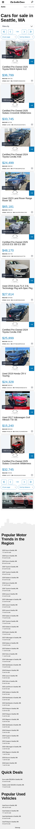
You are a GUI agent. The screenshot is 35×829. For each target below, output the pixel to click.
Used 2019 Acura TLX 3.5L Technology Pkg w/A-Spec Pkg (17, 287)
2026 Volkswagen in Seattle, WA (11, 747)
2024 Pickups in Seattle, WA (10, 671)
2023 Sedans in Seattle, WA (10, 649)
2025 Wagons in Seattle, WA (10, 720)
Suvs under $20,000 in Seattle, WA (12, 780)
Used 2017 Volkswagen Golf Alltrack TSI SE (16, 418)
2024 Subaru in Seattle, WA (10, 644)
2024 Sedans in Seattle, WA (10, 578)
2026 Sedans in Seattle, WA (10, 693)
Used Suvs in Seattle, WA (9, 806)
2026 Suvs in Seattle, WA (9, 584)
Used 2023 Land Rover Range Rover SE (17, 199)
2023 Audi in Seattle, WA (9, 633)
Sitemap (17, 827)
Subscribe (31, 7)
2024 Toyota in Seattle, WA (10, 567)
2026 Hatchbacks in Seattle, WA (11, 726)
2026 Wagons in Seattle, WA (10, 753)
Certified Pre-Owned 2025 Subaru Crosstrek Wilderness (16, 112)
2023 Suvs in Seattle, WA (9, 562)
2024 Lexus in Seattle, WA (9, 595)
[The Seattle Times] (17, 2)
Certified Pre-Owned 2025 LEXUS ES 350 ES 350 (15, 243)
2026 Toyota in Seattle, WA (10, 589)
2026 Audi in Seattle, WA (9, 764)
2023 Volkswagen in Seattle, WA (11, 638)
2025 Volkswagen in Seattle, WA (11, 600)
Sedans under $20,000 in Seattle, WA (13, 786)
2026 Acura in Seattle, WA (10, 758)
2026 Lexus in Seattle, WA (9, 677)
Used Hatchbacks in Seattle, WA (11, 817)
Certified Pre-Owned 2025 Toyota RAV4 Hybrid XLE (15, 68)
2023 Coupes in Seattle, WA (10, 742)
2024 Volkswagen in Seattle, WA (11, 660)
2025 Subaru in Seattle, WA (10, 617)
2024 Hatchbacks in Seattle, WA (11, 698)
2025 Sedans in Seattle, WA (10, 627)
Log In (25, 7)
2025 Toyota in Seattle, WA (10, 573)
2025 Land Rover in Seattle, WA (11, 687)
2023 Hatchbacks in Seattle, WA (11, 666)
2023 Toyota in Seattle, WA (10, 622)
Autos (3, 7)
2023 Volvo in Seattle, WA (9, 655)
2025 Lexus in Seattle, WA (9, 611)
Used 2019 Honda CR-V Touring (14, 374)
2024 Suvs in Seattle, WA (9, 557)
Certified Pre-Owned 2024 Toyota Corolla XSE (15, 155)
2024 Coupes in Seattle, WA (10, 737)
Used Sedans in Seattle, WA (10, 812)
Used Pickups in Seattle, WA (10, 822)
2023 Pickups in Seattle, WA (10, 709)
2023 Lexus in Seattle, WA (9, 606)
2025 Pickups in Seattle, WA (10, 715)
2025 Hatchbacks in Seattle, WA (11, 704)
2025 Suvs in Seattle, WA (9, 551)
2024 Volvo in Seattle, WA (9, 682)
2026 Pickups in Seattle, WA (10, 731)
